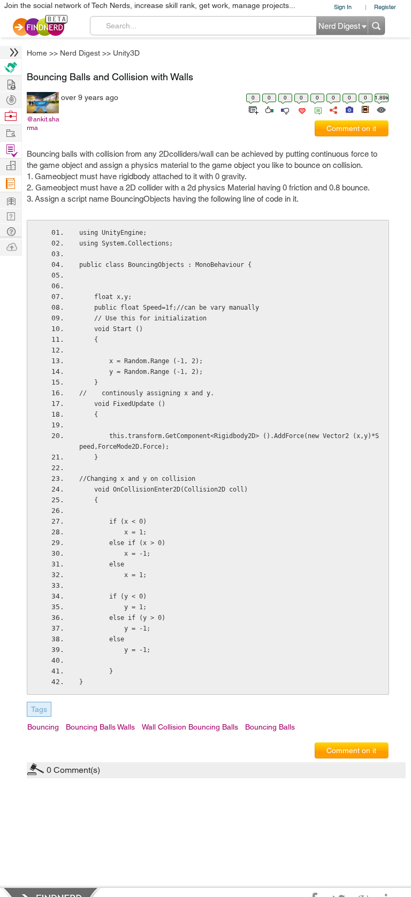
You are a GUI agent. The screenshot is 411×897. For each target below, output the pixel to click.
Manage (10, 150)
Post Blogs (10, 246)
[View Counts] (380, 109)
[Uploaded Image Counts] (348, 109)
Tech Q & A (10, 215)
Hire (10, 67)
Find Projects (10, 132)
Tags (39, 709)
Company (10, 166)
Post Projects (10, 83)
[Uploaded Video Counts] (365, 109)
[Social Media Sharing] (332, 109)
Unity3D (126, 53)
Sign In (343, 6)
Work (10, 116)
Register (385, 6)
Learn (10, 183)
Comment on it (351, 128)
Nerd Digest (80, 53)
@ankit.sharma (43, 124)
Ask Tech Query (10, 230)
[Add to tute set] (252, 109)
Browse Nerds (10, 98)
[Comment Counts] (316, 109)
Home (37, 53)
